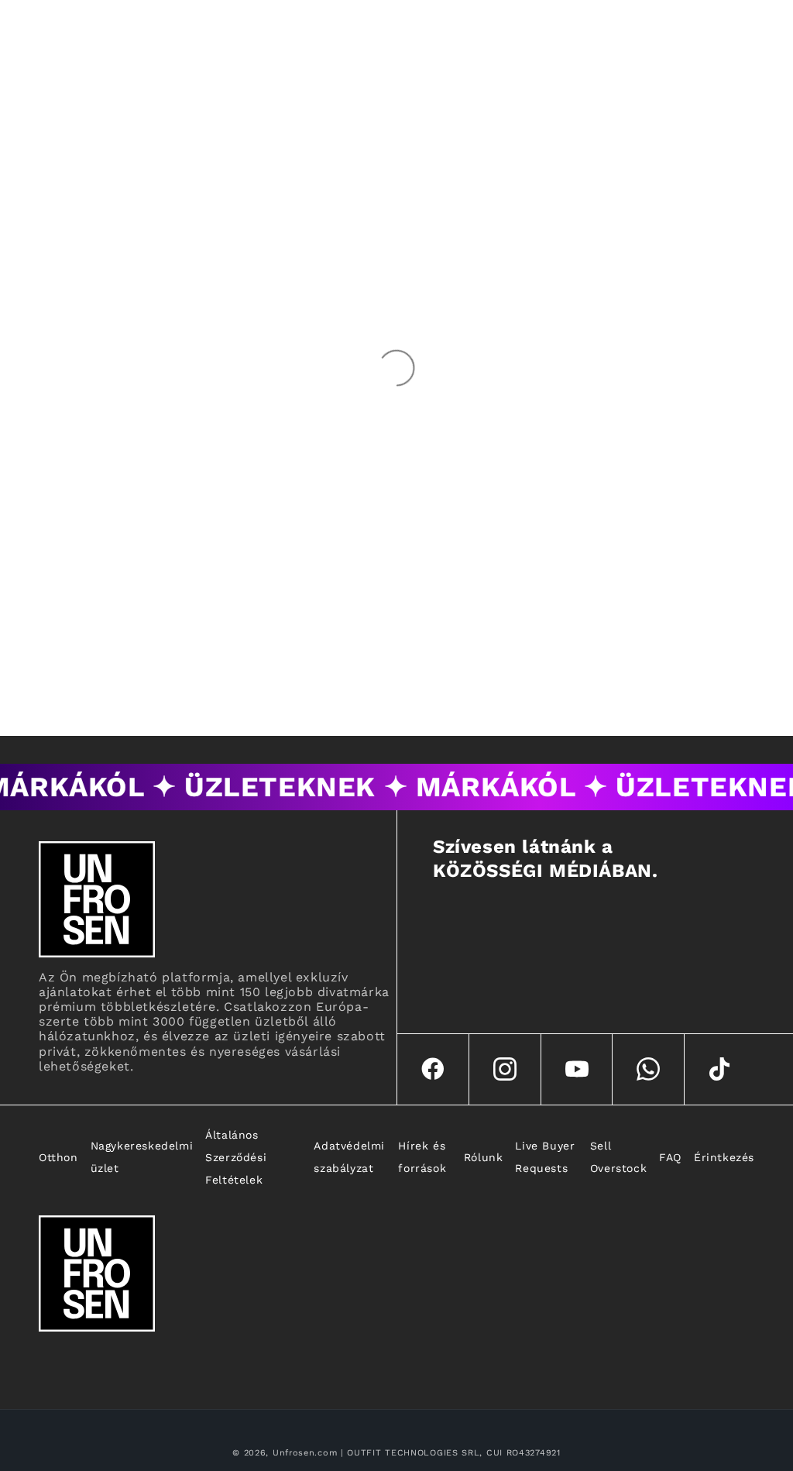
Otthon (58, 1157)
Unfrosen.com (305, 1453)
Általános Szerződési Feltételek (235, 1157)
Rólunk (483, 1157)
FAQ (670, 1157)
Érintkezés (724, 1157)
